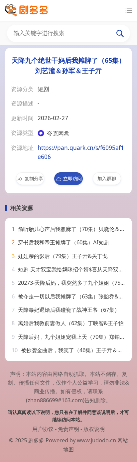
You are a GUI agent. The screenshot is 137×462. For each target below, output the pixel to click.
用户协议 (43, 429)
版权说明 (94, 429)
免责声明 (68, 429)
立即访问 (72, 178)
